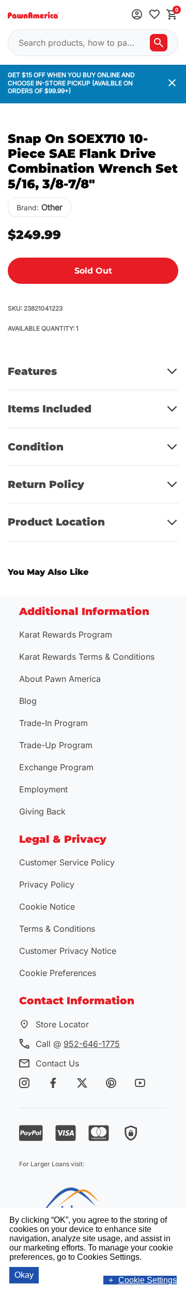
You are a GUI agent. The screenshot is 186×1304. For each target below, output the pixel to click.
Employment (43, 789)
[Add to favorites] (154, 15)
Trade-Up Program (55, 745)
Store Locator (62, 1024)
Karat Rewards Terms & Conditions (86, 656)
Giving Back (42, 811)
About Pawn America (60, 679)
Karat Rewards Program (65, 634)
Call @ (78, 1044)
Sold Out (93, 271)
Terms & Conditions (57, 928)
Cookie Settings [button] (147, 1280)
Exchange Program (56, 767)
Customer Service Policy (67, 862)
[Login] (137, 15)
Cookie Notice (47, 906)
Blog (28, 701)
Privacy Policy (46, 884)
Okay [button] (24, 1275)
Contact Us (57, 1063)
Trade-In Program (53, 723)
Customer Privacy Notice (67, 951)
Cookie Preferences (57, 973)
